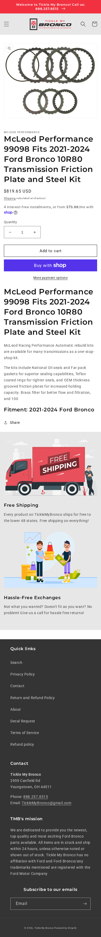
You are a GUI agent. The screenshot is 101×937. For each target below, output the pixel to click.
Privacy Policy (22, 674)
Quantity (10, 222)
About (15, 709)
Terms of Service (24, 733)
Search (16, 662)
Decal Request (22, 721)
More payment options (50, 278)
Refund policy (22, 744)
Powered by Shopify (65, 928)
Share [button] (15, 422)
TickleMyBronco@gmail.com (46, 803)
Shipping (10, 198)
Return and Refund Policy (32, 698)
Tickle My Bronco (44, 928)
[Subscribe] (84, 904)
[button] (6, 24)
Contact (17, 686)
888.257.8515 (35, 797)
